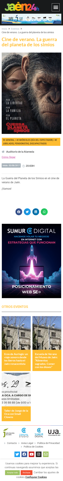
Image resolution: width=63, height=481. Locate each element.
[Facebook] (24, 454)
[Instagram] (38, 454)
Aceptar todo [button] (12, 473)
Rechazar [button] (26, 473)
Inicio (4, 28)
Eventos (15, 28)
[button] (56, 7)
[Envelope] (46, 454)
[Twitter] (17, 454)
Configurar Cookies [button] (36, 477)
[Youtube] (31, 454)
